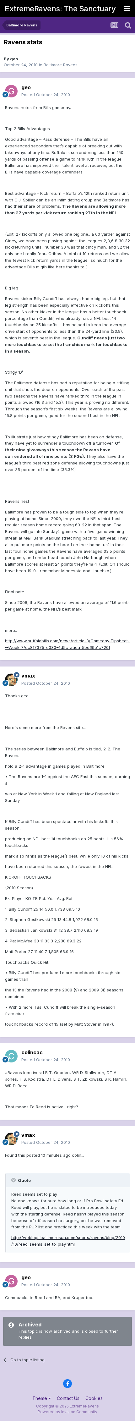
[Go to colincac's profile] (11, 1056)
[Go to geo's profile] (11, 91)
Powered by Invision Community (67, 1411)
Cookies (94, 1398)
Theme (40, 1398)
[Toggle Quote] (14, 1179)
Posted (45, 94)
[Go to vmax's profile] (11, 679)
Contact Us (68, 1398)
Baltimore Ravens (61, 64)
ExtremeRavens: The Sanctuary (60, 8)
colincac (32, 1052)
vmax (28, 675)
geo (14, 58)
